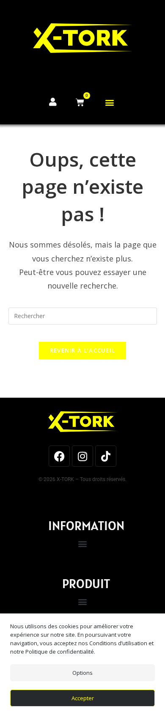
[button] (110, 103)
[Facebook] (59, 456)
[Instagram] (82, 456)
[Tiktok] (105, 456)
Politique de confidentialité (59, 651)
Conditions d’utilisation (118, 643)
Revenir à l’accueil (83, 350)
